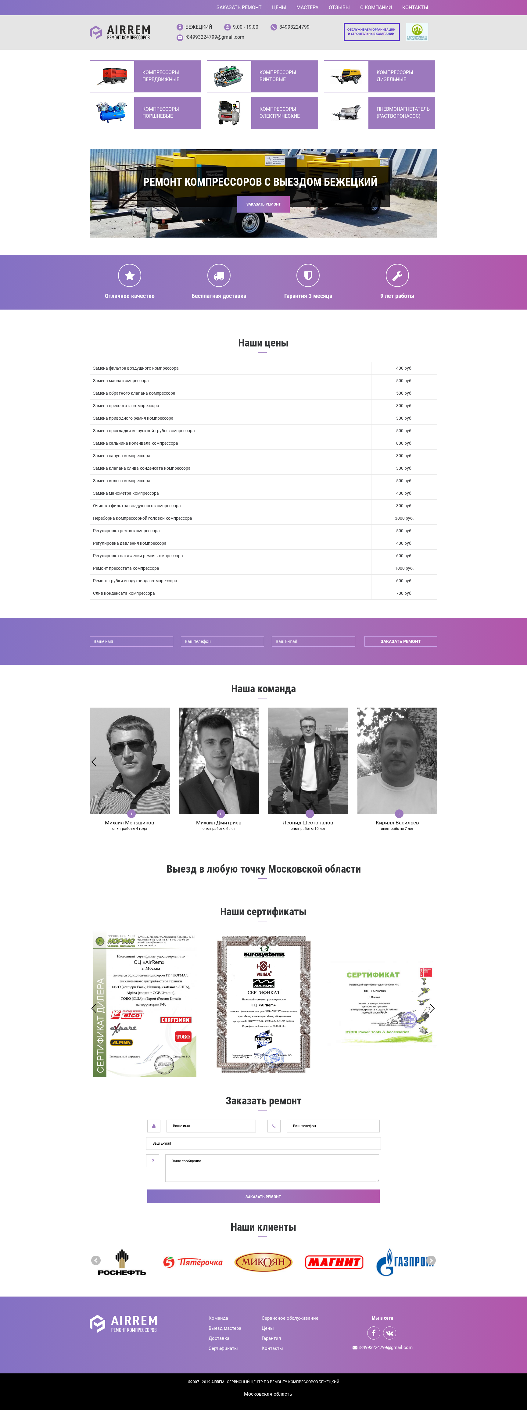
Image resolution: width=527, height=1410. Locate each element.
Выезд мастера (225, 1328)
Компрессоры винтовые (278, 76)
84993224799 (294, 27)
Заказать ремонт (239, 7)
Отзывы (339, 7)
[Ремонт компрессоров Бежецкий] (120, 32)
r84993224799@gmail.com (214, 37)
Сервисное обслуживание (290, 1318)
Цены (279, 7)
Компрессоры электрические (280, 112)
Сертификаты (223, 1348)
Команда (218, 1318)
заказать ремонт (401, 641)
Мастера (307, 7)
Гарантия (271, 1338)
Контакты (415, 7)
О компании (376, 7)
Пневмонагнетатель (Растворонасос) (403, 112)
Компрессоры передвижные (160, 76)
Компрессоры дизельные (395, 76)
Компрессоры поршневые (160, 112)
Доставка (219, 1338)
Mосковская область (268, 1394)
